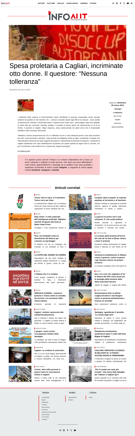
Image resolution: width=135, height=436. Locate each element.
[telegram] (113, 3)
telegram (63, 167)
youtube (55, 170)
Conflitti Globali (101, 233)
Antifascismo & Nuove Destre (49, 412)
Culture (90, 397)
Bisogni (118, 109)
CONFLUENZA (72, 3)
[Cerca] (132, 3)
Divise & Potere (40, 309)
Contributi (44, 404)
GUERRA (84, 3)
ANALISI (60, 3)
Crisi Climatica (100, 309)
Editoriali (70, 400)
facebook (36, 170)
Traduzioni (44, 419)
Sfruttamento (45, 402)
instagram (45, 170)
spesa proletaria (117, 127)
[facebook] (120, 3)
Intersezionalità (45, 414)
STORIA (93, 3)
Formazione (99, 328)
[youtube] (128, 3)
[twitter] (124, 3)
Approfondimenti (101, 366)
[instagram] (117, 3)
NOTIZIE (41, 3)
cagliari (117, 119)
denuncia (117, 123)
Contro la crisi (25, 151)
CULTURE (51, 3)
